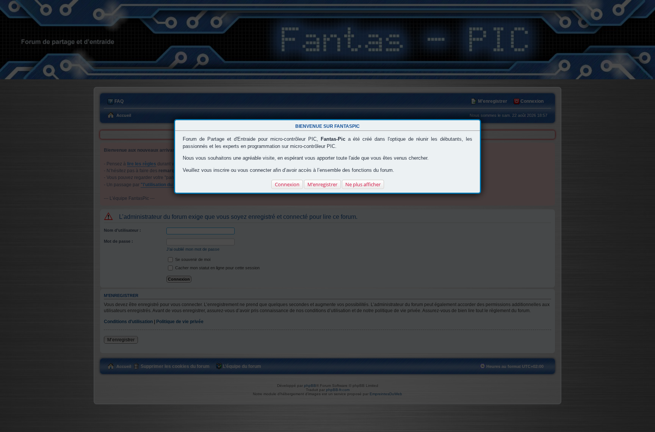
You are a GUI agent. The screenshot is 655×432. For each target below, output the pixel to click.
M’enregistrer (322, 184)
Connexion (287, 184)
